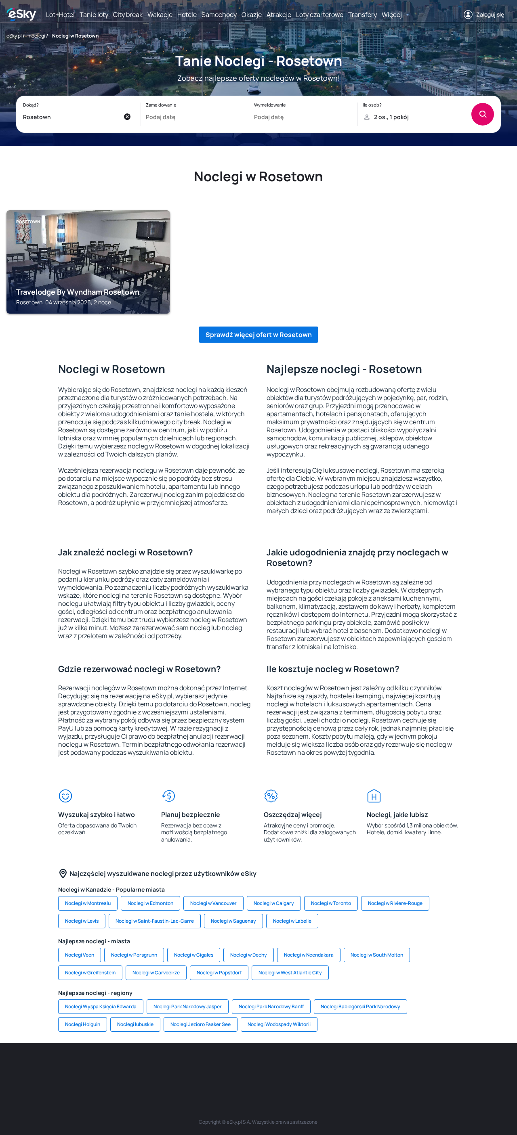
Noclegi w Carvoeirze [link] (156, 972)
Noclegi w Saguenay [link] (233, 920)
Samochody (219, 14)
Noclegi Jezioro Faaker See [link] (200, 1024)
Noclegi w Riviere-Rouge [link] (395, 903)
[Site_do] (307, 1067)
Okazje (252, 14)
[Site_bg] (113, 1067)
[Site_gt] (404, 1067)
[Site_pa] (331, 1067)
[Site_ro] (89, 1067)
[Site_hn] (428, 1067)
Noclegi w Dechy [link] (248, 954)
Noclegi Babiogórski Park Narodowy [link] (360, 1006)
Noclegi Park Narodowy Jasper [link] (187, 1006)
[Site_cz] (186, 1067)
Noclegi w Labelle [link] (292, 920)
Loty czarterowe (319, 14)
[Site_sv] (355, 1067)
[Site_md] (210, 1067)
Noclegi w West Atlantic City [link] (290, 972)
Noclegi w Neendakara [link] (309, 954)
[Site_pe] (137, 1067)
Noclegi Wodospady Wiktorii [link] (279, 1024)
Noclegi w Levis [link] (82, 920)
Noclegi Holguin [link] (82, 1024)
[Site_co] (283, 1067)
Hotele (187, 14)
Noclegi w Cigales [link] (193, 954)
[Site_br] (65, 1067)
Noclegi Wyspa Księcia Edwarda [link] (101, 1006)
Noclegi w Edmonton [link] (150, 903)
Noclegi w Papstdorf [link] (219, 972)
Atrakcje (279, 14)
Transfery (362, 14)
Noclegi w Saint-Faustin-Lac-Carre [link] (155, 920)
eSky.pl (14, 35)
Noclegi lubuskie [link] (135, 1024)
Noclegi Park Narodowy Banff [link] (271, 1006)
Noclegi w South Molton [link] (377, 954)
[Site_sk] (234, 1067)
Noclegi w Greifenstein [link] (90, 972)
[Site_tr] (162, 1067)
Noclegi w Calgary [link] (274, 903)
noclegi (37, 35)
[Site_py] (452, 1067)
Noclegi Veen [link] (79, 954)
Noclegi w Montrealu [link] (88, 903)
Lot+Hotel (60, 14)
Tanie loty (94, 14)
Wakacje (159, 14)
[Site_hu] (258, 1067)
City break (128, 14)
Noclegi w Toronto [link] (331, 903)
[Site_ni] (380, 1067)
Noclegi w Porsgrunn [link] (134, 954)
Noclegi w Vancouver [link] (213, 903)
